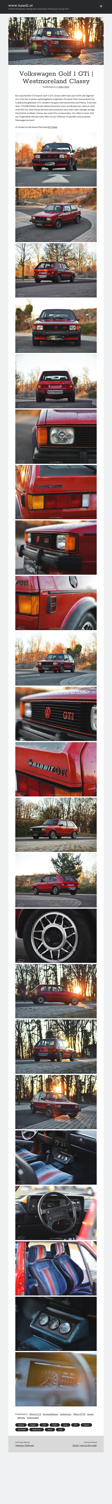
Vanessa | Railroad (24, 1445)
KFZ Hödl (52, 127)
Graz (65, 1425)
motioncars (65, 1414)
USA (60, 1429)
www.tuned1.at (20, 5)
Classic (33, 1425)
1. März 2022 (62, 86)
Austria (21, 1425)
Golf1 (54, 1425)
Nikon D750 (79, 1414)
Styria (50, 1429)
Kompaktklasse (50, 1414)
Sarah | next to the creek (85, 1445)
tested (90, 1414)
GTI (75, 1425)
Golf (44, 1425)
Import (86, 1425)
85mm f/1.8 (35, 1414)
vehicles (21, 1417)
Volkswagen (33, 1417)
